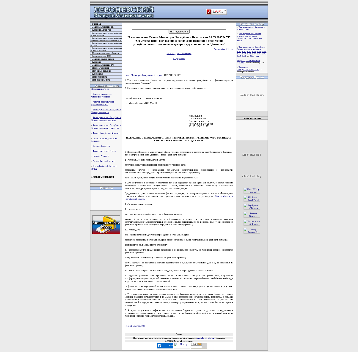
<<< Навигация (184, 53)
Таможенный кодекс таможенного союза (101, 95)
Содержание (179, 58)
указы (254, 36)
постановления (255, 38)
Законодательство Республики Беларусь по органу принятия (106, 126)
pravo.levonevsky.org (205, 338)
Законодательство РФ (103, 65)
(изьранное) (242, 38)
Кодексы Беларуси (101, 30)
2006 (244, 54)
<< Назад (171, 53)
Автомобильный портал (104, 161)
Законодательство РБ (103, 27)
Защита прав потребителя (248, 60)
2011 (249, 51)
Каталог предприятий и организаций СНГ (102, 103)
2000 (244, 56)
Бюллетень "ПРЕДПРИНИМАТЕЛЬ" (248, 68)
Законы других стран (103, 59)
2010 (254, 51)
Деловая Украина (101, 156)
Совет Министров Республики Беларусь (143, 75)
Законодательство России (104, 151)
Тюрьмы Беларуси (101, 146)
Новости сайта (99, 77)
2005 (249, 54)
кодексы (240, 36)
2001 (239, 56)
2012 (244, 51)
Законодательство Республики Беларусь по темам (106, 111)
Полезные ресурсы (101, 71)
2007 (239, 54)
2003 (259, 54)
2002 (264, 54)
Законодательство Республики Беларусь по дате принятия (106, 119)
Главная (96, 24)
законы (248, 36)
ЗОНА (241, 63)
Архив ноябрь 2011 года (223, 49)
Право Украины (100, 68)
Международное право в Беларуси (105, 53)
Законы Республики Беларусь (106, 133)
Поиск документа (101, 79)
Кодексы (96, 62)
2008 (264, 51)
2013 (239, 51)
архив (239, 40)
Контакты (97, 74)
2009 (259, 51)
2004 (254, 54)
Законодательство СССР (102, 56)
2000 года (254, 56)
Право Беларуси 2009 (135, 326)
